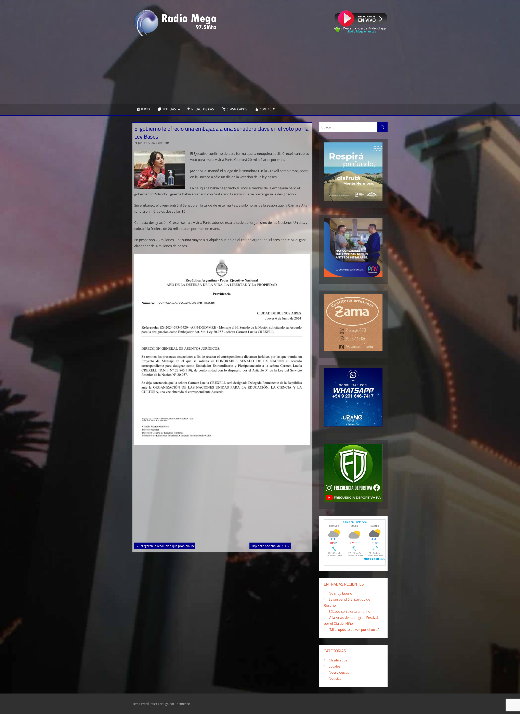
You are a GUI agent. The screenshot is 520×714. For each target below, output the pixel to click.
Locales (334, 666)
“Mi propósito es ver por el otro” (354, 629)
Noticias (335, 678)
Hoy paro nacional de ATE (269, 546)
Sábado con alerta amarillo (349, 611)
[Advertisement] (260, 70)
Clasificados (338, 660)
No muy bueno (340, 593)
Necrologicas (339, 672)
